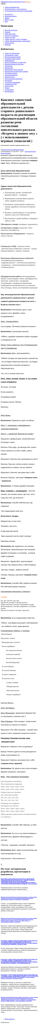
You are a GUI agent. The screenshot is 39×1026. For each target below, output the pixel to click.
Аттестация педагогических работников (18, 11)
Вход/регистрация (11, 30)
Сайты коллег (9, 43)
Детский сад (9, 14)
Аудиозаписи (9, 89)
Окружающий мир (11, 75)
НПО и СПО (9, 20)
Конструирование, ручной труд (15, 62)
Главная (7, 32)
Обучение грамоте (11, 73)
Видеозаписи (9, 91)
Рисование (8, 80)
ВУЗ (6, 21)
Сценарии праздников (12, 82)
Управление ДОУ (11, 84)
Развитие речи (10, 77)
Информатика (9, 60)
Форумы (8, 45)
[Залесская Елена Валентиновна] (12, 149)
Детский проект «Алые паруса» (15, 9)
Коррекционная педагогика (14, 64)
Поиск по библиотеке (12, 53)
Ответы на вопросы (11, 35)
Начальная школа (10, 16)
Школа (7, 18)
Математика (9, 68)
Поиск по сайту (10, 37)
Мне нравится (9, 1019)
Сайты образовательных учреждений (17, 41)
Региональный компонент (14, 79)
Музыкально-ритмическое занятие (16, 71)
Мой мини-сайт (10, 34)
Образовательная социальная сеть (16, 2)
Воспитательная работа (13, 57)
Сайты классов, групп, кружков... (16, 39)
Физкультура (9, 86)
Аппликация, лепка (11, 55)
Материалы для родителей (14, 69)
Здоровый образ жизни (12, 59)
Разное (7, 88)
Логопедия (8, 66)
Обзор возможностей (12, 7)
